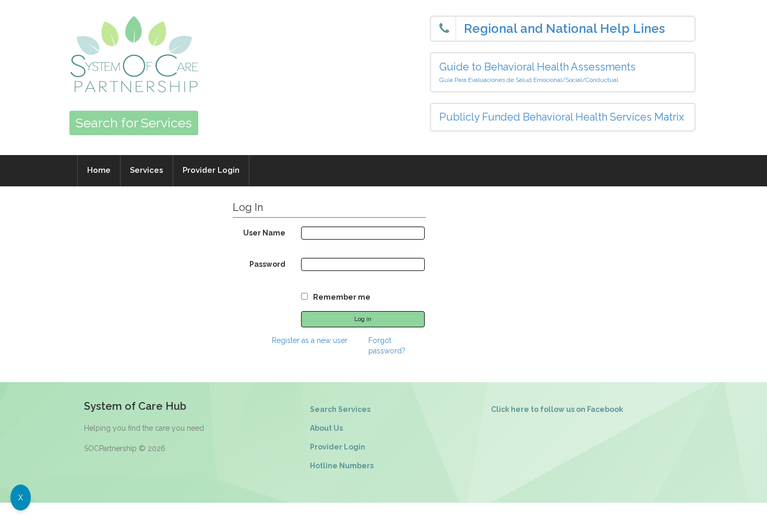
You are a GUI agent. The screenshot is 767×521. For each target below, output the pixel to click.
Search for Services (134, 123)
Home (99, 170)
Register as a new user (309, 340)
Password (267, 264)
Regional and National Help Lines (564, 28)
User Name (264, 233)
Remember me (341, 297)
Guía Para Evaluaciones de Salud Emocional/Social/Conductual (528, 80)
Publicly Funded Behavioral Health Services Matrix (561, 117)
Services (146, 170)
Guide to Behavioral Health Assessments (537, 67)
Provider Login (211, 170)
